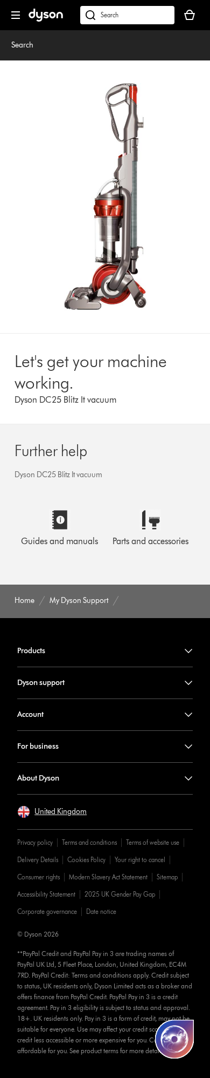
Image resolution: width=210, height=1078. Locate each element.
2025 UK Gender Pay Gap (120, 894)
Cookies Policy (86, 860)
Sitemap (167, 877)
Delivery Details (37, 860)
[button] (52, 812)
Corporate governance (47, 911)
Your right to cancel (140, 860)
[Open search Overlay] (127, 15)
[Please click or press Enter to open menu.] (16, 15)
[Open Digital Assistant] (174, 1039)
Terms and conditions (89, 842)
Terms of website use (152, 842)
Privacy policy (35, 842)
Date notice (101, 911)
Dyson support (41, 682)
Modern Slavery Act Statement (108, 877)
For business (38, 746)
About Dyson (38, 778)
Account (30, 714)
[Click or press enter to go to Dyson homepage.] (46, 19)
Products (31, 650)
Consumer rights (38, 877)
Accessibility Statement (46, 894)
